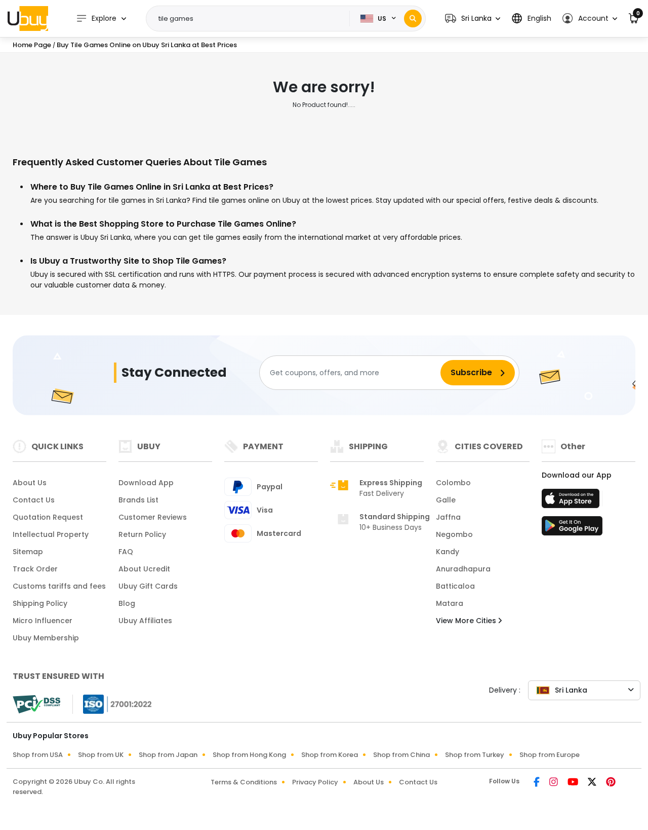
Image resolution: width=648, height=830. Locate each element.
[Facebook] (537, 783)
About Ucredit (144, 569)
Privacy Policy (315, 782)
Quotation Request (48, 517)
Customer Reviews (152, 517)
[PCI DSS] (36, 704)
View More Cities (467, 621)
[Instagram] (554, 783)
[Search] (413, 18)
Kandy (447, 552)
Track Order (35, 569)
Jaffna (448, 517)
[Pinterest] (611, 783)
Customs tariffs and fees (59, 586)
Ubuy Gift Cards (148, 586)
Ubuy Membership (46, 638)
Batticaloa (455, 586)
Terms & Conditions (244, 782)
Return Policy (142, 534)
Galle (446, 500)
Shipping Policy (40, 603)
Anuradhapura (463, 569)
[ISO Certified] (112, 704)
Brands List (138, 500)
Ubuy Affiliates (145, 621)
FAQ (125, 552)
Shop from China (401, 755)
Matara (449, 603)
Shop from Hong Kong (249, 755)
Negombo (454, 534)
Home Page (32, 45)
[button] (472, 18)
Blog (126, 603)
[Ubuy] (28, 18)
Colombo (453, 483)
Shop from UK (101, 755)
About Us (30, 483)
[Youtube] (573, 783)
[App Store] (572, 501)
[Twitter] (593, 783)
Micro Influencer (42, 621)
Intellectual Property (51, 534)
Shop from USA (38, 755)
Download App (146, 483)
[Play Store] (572, 529)
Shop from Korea (329, 755)
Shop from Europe (549, 755)
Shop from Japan (168, 755)
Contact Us (34, 500)
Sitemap (28, 552)
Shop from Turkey (474, 755)
